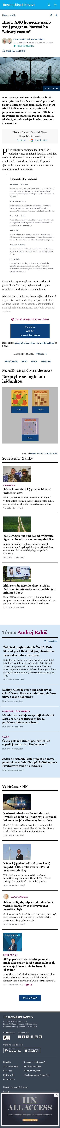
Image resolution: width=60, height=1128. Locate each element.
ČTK (52, 88)
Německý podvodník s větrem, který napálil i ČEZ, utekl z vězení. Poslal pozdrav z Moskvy (26, 867)
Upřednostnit (41, 140)
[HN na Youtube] (40, 1037)
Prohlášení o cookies (32, 1067)
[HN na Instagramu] (27, 1037)
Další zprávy (29, 998)
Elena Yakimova (19, 897)
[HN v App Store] (32, 1050)
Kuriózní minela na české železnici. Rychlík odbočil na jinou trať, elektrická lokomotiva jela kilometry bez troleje (30, 817)
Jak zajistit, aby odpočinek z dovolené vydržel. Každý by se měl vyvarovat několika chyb (28, 906)
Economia (7, 1071)
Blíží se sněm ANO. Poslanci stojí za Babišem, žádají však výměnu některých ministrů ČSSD (29, 589)
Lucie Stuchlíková (21, 39)
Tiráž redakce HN (10, 1067)
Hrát (19, 409)
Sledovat (21, 140)
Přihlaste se (41, 354)
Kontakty (7, 1062)
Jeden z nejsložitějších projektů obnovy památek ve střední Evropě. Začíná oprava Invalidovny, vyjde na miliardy (29, 762)
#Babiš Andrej (11, 361)
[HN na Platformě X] (19, 1037)
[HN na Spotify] (36, 1037)
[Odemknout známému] (56, 15)
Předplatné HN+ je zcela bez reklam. (44, 453)
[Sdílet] (51, 15)
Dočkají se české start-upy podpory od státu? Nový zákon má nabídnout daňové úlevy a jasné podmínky (29, 693)
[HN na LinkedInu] (32, 1037)
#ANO (24, 361)
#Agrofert (46, 361)
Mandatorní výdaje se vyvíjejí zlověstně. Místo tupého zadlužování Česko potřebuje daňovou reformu (28, 719)
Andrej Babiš (32, 632)
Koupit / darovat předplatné (15, 1087)
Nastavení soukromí (32, 1071)
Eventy (6, 1092)
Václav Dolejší (37, 39)
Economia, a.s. (21, 1021)
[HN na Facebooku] (23, 1037)
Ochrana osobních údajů (34, 1062)
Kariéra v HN (8, 1075)
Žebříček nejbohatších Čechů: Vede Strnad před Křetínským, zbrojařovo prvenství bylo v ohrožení (29, 651)
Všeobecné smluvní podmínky (37, 1075)
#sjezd (34, 361)
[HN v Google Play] (12, 1050)
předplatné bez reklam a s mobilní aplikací (34, 343)
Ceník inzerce (9, 1080)
